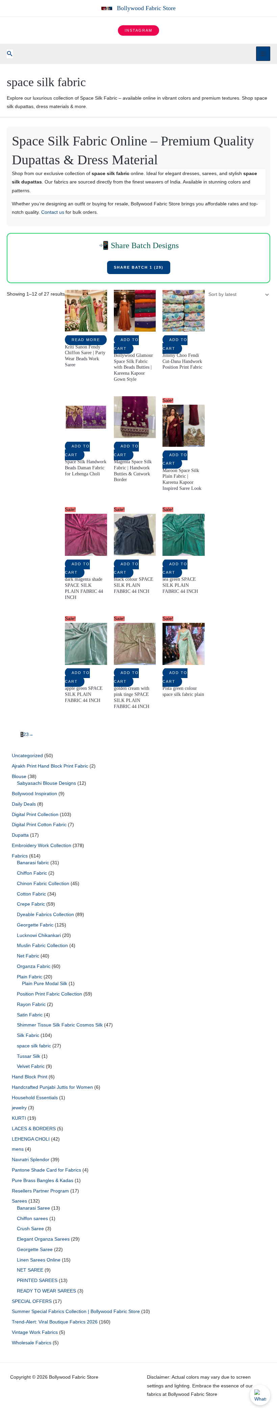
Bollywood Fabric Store (146, 8)
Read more (86, 340)
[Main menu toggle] (263, 53)
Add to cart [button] (126, 344)
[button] (138, 30)
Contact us (52, 212)
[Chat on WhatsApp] (260, 1395)
